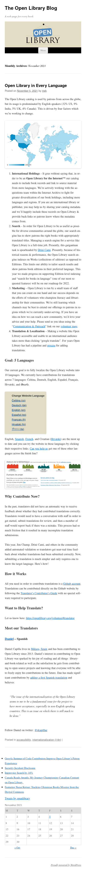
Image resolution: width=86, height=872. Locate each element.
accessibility (24, 739)
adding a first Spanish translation (48, 677)
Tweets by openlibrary (17, 798)
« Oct (17, 847)
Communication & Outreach (29, 326)
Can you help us (39, 448)
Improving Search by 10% (19, 772)
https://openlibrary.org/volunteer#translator (50, 618)
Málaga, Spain (39, 649)
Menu (43, 50)
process (51, 345)
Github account (71, 583)
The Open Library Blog (31, 8)
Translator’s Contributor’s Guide (39, 593)
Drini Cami (44, 250)
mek (44, 91)
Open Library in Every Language (36, 85)
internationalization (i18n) (46, 739)
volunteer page (69, 326)
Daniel (9, 638)
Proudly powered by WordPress (66, 864)
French (29, 439)
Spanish (19, 439)
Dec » (73, 847)
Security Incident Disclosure (20, 768)
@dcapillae (41, 730)
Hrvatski (56, 439)
